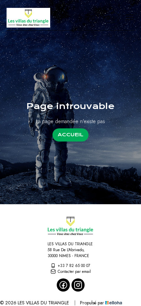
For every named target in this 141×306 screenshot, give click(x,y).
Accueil (70, 135)
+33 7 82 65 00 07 (74, 266)
